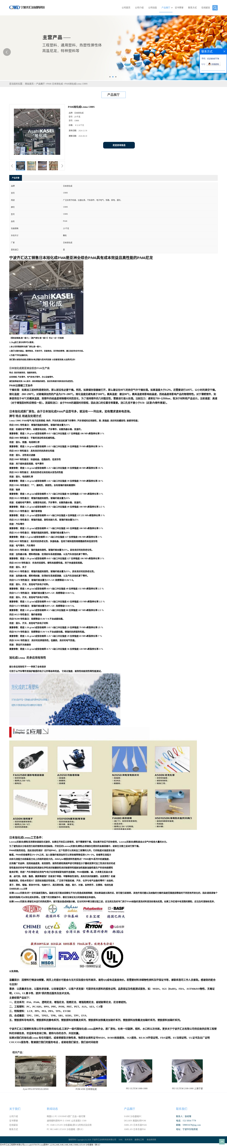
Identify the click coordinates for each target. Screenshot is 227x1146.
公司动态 (152, 7)
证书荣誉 (179, 7)
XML (121, 1140)
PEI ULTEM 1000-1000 (136, 1088)
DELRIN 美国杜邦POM (135, 1121)
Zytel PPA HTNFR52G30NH (35, 1089)
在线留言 (205, 7)
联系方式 (192, 7)
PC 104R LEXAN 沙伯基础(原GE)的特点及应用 (69, 1125)
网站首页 (29, 84)
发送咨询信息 (119, 145)
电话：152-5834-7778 (186, 1121)
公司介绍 (139, 7)
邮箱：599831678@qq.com (188, 1125)
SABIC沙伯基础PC (133, 1116)
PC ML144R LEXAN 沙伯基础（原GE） (66, 1129)
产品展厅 (166, 7)
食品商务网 (151, 1140)
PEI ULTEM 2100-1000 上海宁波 (187, 1088)
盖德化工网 (139, 1140)
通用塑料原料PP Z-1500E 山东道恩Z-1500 (66, 1121)
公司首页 (126, 7)
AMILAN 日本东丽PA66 (135, 1125)
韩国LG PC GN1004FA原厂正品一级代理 (66, 1116)
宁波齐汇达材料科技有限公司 (104, 1140)
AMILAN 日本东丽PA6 (135, 1129)
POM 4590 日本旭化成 (86, 1089)
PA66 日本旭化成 (55, 84)
